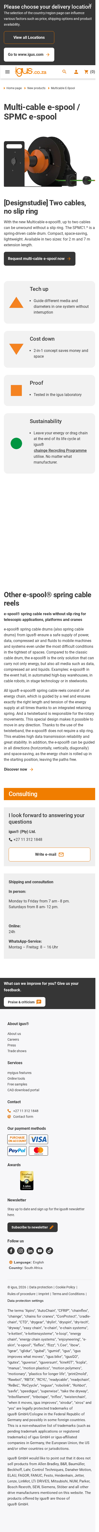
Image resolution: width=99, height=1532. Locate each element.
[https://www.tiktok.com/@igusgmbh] (49, 1250)
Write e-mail (45, 854)
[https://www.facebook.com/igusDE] (11, 1250)
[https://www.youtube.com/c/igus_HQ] (39, 1250)
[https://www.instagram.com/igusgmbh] (20, 1250)
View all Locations (29, 37)
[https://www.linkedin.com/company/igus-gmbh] (30, 1250)
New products (36, 88)
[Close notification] (90, 5)
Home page (14, 88)
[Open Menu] (7, 72)
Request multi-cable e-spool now (36, 258)
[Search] (64, 72)
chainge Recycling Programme (60, 450)
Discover (15, 769)
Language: (29, 1262)
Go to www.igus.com (25, 54)
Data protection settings (25, 1300)
